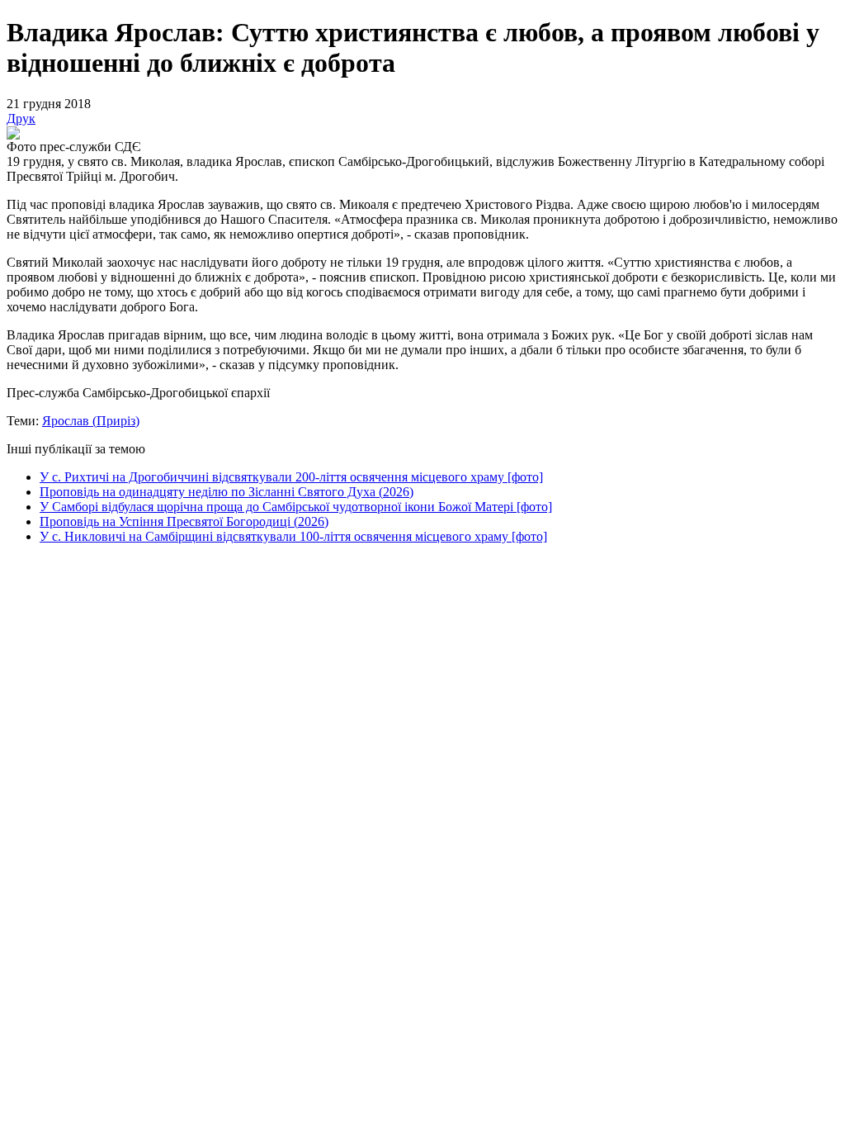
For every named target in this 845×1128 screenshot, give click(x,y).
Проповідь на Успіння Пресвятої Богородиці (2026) (184, 521)
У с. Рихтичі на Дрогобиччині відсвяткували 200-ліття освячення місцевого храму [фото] (291, 477)
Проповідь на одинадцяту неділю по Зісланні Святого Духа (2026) (226, 492)
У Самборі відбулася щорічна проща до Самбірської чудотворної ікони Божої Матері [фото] (296, 507)
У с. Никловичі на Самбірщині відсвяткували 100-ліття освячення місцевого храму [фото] (293, 536)
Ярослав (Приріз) (90, 421)
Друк (21, 118)
